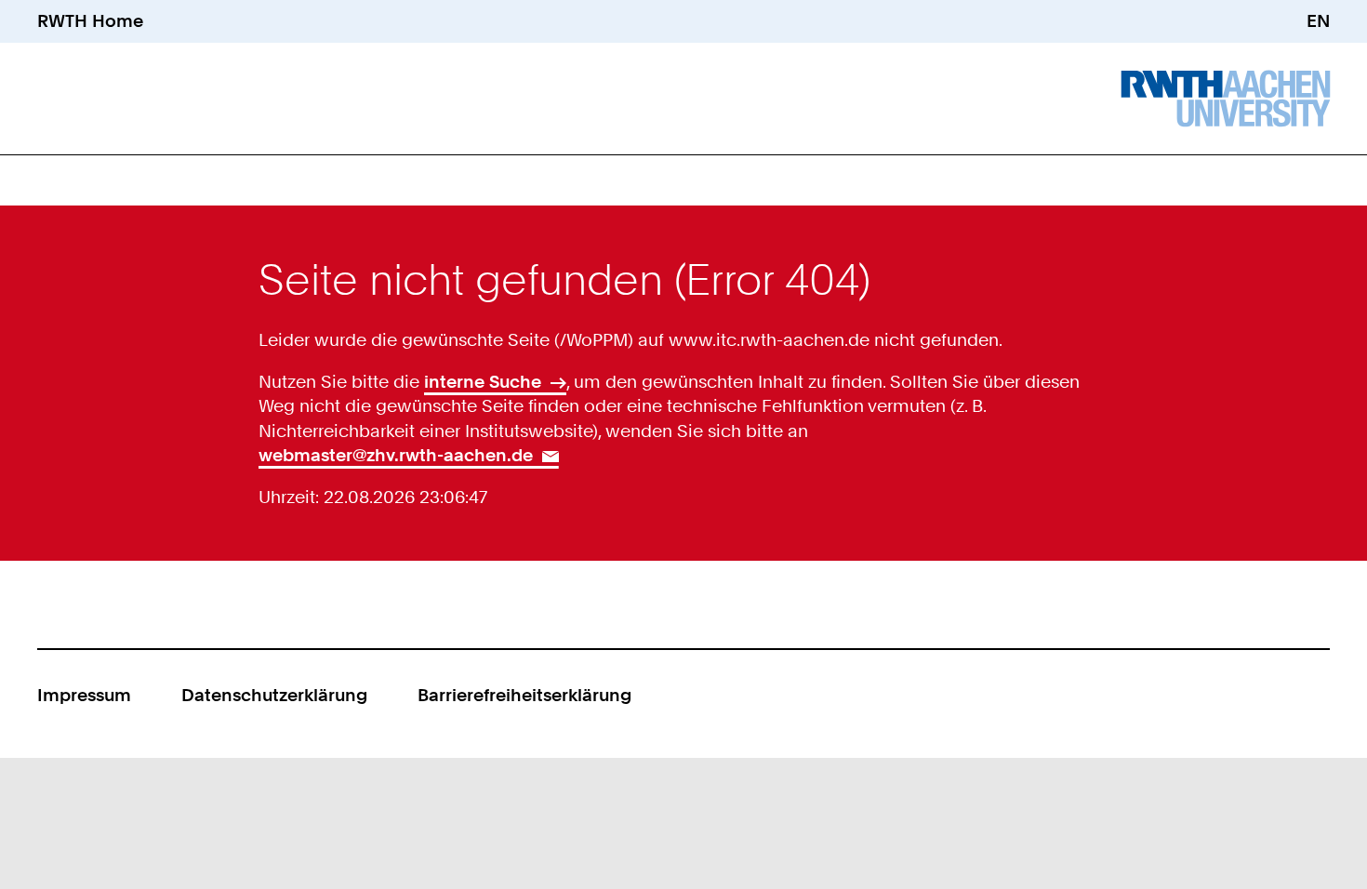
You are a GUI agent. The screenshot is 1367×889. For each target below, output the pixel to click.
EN (1318, 21)
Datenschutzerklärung (274, 695)
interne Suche (482, 381)
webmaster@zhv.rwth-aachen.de (396, 455)
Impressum (84, 695)
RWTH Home (90, 21)
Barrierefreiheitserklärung (524, 695)
